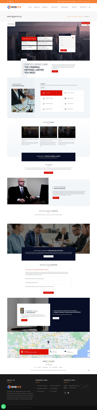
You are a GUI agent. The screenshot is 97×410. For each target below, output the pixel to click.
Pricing (74, 7)
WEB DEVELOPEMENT (42, 388)
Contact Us (83, 7)
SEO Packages (53, 391)
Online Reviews (40, 391)
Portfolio (54, 7)
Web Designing (53, 388)
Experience (64, 7)
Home (30, 7)
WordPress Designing (42, 385)
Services (45, 7)
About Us (37, 7)
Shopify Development (55, 385)
